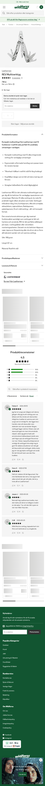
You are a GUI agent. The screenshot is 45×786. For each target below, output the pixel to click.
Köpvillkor (6, 699)
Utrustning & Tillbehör (22, 24)
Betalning (6, 695)
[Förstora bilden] (22, 47)
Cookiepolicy (7, 728)
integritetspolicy (27, 626)
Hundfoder (6, 662)
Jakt (4, 654)
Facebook (8, 735)
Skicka (35, 106)
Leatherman (6, 71)
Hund (5, 649)
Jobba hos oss (7, 715)
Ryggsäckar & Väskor (10, 666)
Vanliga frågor (7, 686)
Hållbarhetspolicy (9, 719)
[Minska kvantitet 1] (4, 116)
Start (3, 24)
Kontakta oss (7, 678)
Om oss (5, 711)
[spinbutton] (8, 116)
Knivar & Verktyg (36, 24)
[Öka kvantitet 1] (12, 116)
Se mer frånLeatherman (13, 281)
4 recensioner (16, 78)
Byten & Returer (8, 682)
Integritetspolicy (8, 723)
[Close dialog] (40, 760)
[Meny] (4, 7)
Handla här (22, 774)
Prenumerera (34, 632)
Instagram (8, 738)
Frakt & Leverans (8, 691)
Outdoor (10, 24)
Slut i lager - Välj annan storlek (22, 124)
